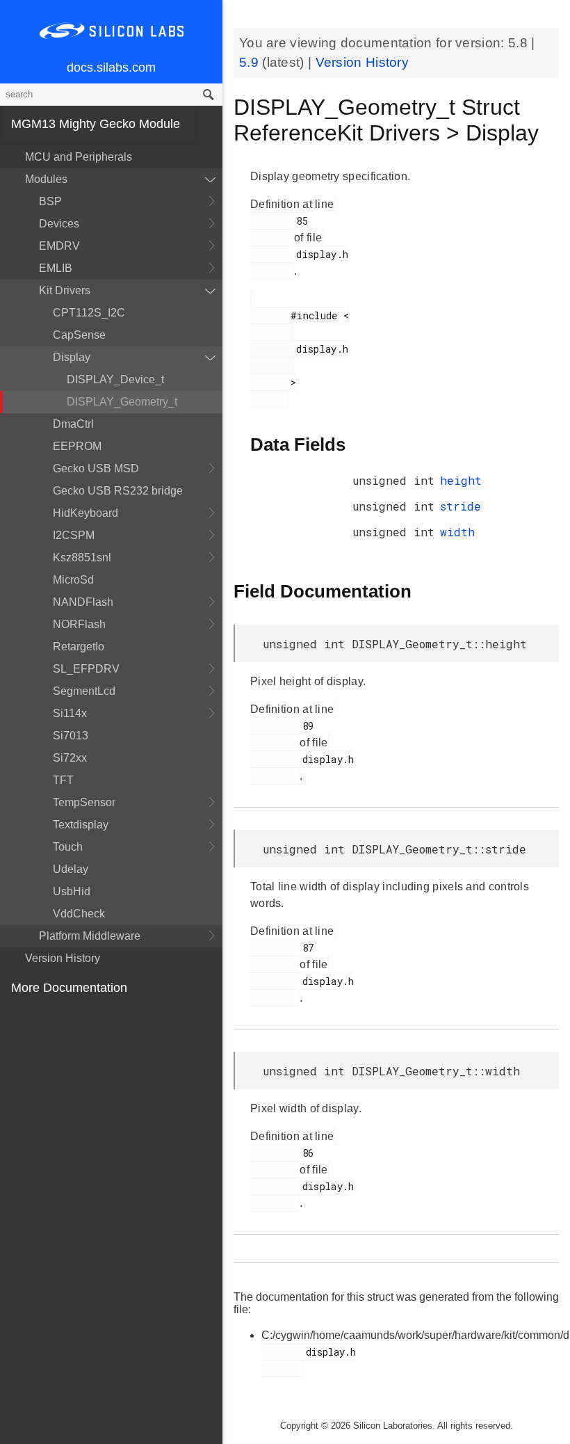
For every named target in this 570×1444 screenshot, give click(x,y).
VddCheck (79, 914)
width (457, 531)
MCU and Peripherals (78, 157)
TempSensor (84, 802)
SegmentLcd (84, 691)
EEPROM (77, 446)
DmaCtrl (73, 424)
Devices (59, 224)
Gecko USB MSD (96, 468)
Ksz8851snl (82, 557)
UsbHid (71, 891)
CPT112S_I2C (89, 313)
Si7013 (70, 735)
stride (460, 506)
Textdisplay (80, 825)
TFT (63, 780)
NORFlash (79, 624)
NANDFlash (83, 602)
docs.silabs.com (111, 67)
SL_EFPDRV (86, 669)
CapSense (79, 335)
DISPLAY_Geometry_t (122, 402)
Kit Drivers (64, 290)
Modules (46, 179)
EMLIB (55, 268)
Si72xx (70, 758)
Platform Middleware (89, 936)
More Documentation (69, 988)
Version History (62, 958)
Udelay (70, 869)
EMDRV (59, 246)
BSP (50, 201)
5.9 (250, 62)
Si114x (70, 713)
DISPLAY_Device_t (115, 379)
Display (71, 357)
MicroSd (73, 580)
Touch (68, 847)
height (461, 480)
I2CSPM (74, 535)
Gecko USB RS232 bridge (118, 491)
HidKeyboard (85, 513)
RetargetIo (78, 646)
